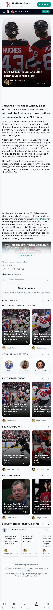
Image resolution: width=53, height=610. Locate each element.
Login (45, 12)
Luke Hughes (10, 262)
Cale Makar (40, 219)
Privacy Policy (33, 576)
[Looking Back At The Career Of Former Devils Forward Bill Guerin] (16, 496)
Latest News (10, 265)
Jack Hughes (21, 262)
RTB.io (29, 571)
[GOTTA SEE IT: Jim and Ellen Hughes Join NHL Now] (26, 52)
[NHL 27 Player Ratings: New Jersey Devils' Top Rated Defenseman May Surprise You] (16, 327)
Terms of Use (19, 576)
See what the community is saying (21, 524)
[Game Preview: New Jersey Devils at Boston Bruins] (16, 448)
